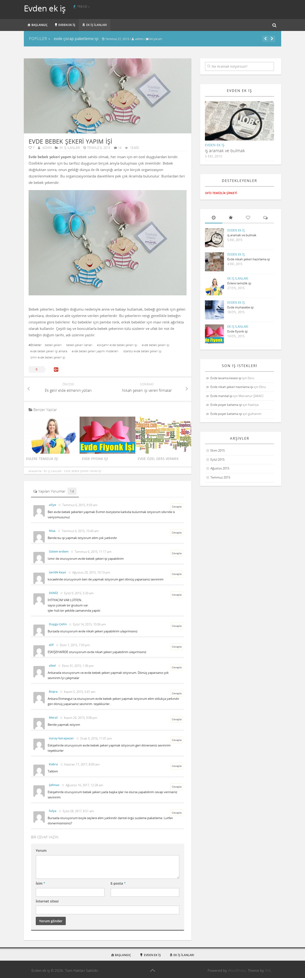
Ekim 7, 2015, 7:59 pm (74, 645)
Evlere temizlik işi (42, 458)
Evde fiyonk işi (95, 458)
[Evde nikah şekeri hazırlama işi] (214, 261)
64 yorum (155, 39)
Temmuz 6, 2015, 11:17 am (93, 551)
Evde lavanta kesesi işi (225, 378)
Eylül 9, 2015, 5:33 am (78, 593)
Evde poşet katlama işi (226, 405)
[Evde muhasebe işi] (214, 309)
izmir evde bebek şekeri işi (47, 357)
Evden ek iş (45, 8)
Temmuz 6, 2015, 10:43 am (80, 531)
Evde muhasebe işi (240, 307)
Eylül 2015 (217, 459)
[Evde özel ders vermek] (163, 452)
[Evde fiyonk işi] (107, 452)
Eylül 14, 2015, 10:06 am (89, 624)
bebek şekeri (53, 345)
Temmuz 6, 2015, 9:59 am (79, 505)
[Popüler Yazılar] (231, 218)
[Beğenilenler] (248, 218)
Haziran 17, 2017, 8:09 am (81, 764)
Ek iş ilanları (70, 148)
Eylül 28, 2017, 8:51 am (78, 811)
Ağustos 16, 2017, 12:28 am (84, 785)
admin (139, 39)
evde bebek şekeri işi (155, 345)
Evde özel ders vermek (158, 458)
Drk (268, 970)
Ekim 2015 (217, 450)
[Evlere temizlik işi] (52, 452)
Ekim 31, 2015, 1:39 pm (77, 666)
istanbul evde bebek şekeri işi (142, 351)
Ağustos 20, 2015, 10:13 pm (90, 572)
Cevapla (177, 506)
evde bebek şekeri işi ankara (48, 351)
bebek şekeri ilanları (79, 345)
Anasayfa (35, 471)
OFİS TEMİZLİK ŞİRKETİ (221, 193)
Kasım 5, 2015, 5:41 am (79, 692)
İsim (40, 883)
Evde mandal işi (221, 396)
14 (119, 148)
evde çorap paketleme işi (76, 38)
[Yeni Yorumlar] (265, 218)
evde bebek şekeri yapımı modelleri (95, 351)
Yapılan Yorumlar (56, 491)
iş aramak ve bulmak (225, 150)
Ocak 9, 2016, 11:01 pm (95, 738)
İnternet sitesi (47, 901)
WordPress (237, 970)
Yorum (41, 850)
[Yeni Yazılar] (213, 218)
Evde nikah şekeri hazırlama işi (248, 259)
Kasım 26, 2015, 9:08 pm (80, 718)
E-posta (118, 883)
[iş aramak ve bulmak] (243, 124)
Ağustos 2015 (219, 468)
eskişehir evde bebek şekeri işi (117, 345)
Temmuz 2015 (220, 477)
